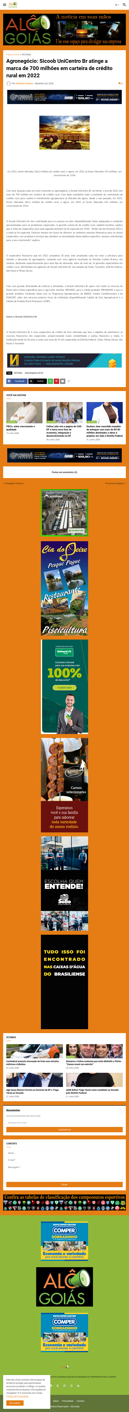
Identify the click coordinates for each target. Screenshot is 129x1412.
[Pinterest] (56, 381)
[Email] (62, 381)
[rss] (78, 1386)
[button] (4, 5)
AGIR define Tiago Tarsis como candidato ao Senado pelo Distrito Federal (92, 1091)
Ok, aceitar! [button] (14, 1403)
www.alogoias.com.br (34, 373)
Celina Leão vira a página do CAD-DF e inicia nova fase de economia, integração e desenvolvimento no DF (64, 431)
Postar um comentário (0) (64, 472)
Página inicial (12, 54)
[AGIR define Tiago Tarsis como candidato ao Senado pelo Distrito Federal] (94, 1080)
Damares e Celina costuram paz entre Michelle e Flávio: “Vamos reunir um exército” (94, 1063)
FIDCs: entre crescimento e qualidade (20, 428)
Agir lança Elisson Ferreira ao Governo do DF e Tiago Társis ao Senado (32, 1091)
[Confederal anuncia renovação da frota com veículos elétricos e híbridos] (34, 1051)
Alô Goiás (26, 54)
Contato (80, 1401)
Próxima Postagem (114, 483)
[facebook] (50, 1386)
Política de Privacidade (17, 1396)
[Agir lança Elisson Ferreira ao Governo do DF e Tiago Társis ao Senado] (34, 1080)
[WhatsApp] (50, 381)
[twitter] (57, 1386)
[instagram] (64, 1386)
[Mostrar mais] (68, 381)
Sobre (56, 1401)
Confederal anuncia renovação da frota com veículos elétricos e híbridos (32, 1063)
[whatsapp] (71, 1386)
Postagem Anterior (14, 483)
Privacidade (67, 1401)
